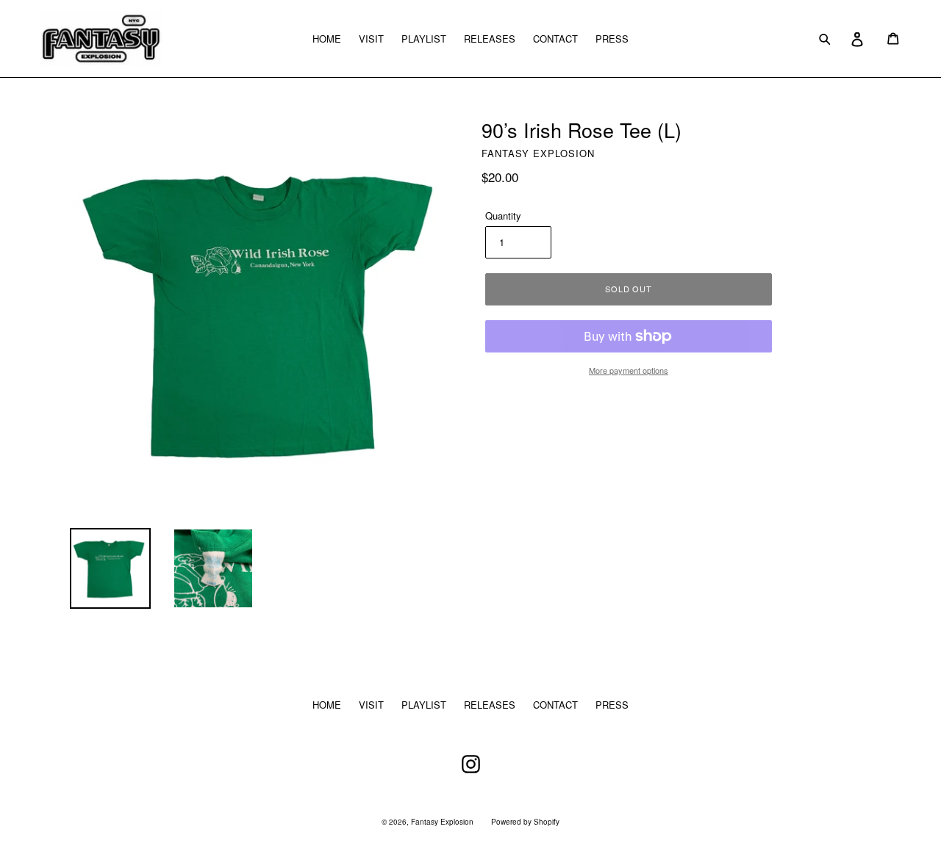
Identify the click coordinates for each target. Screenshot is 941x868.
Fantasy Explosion (442, 822)
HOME (326, 39)
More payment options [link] (628, 370)
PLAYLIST (423, 39)
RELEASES (489, 39)
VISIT (371, 39)
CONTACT (555, 39)
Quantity (503, 216)
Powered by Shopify (525, 822)
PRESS (612, 39)
